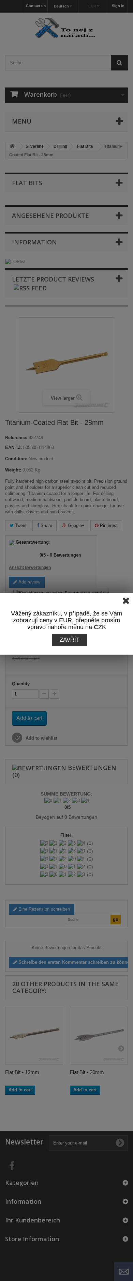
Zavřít (69, 640)
